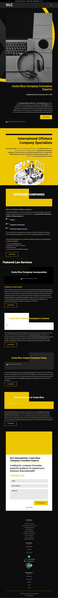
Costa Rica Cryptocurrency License (29, 525)
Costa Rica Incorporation (46, 289)
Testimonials (29, 576)
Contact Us (29, 549)
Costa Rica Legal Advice (29, 539)
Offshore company (17, 216)
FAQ (29, 584)
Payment (9, 245)
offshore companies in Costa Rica (30, 378)
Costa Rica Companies (29, 523)
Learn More (10, 305)
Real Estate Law (29, 529)
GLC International (8, 412)
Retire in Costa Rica (29, 537)
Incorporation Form (16, 243)
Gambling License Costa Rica (29, 533)
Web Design (31, 595)
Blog (29, 587)
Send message (41, 502)
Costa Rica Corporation (22, 297)
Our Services (29, 552)
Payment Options (29, 546)
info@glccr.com (31, 561)
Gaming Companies (37, 234)
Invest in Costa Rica (29, 535)
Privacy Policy (29, 579)
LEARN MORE (12, 254)
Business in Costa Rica (29, 531)
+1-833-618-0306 (29, 1)
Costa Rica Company (9, 297)
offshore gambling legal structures (40, 336)
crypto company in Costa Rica (27, 372)
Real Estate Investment (16, 234)
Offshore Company (23, 249)
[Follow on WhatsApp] (29, 557)
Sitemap (29, 582)
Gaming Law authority (35, 334)
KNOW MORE (46, 117)
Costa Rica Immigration (29, 527)
